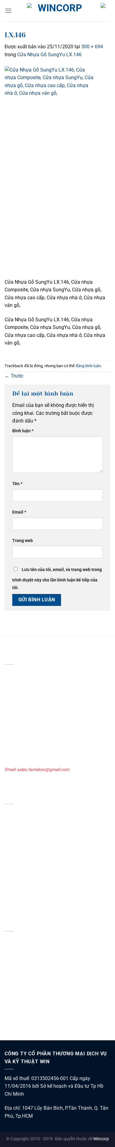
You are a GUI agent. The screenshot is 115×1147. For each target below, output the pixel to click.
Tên (17, 483)
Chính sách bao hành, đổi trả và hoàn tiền (44, 981)
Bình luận (22, 430)
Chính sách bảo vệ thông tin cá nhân (39, 948)
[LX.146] (51, 172)
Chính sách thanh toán (26, 973)
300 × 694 (92, 47)
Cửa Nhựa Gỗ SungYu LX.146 (49, 54)
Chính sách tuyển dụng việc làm (34, 998)
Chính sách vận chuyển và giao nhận (39, 965)
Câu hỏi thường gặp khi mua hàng (37, 1023)
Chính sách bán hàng (25, 990)
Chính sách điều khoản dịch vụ (33, 956)
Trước (14, 376)
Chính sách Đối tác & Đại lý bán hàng (39, 1007)
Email (19, 512)
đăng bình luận (88, 365)
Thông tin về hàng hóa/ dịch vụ (34, 1015)
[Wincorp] (57, 10)
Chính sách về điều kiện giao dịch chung (42, 940)
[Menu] (8, 10)
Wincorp (101, 1138)
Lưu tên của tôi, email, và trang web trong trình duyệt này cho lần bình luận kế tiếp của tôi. (57, 579)
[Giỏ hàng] (105, 14)
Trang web (22, 540)
